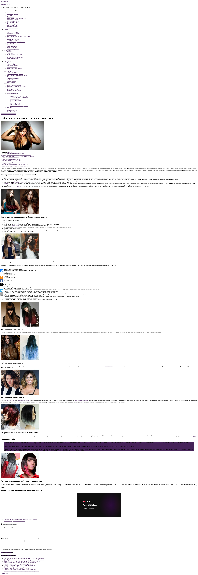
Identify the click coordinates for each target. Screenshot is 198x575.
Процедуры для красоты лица (15, 68)
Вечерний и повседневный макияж (16, 42)
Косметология (7, 50)
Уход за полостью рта (12, 65)
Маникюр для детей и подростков (19, 97)
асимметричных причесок (81, 400)
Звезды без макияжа (12, 108)
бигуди (194, 436)
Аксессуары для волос (13, 21)
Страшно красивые (12, 110)
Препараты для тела (12, 82)
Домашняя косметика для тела (15, 74)
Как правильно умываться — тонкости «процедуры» (18, 568)
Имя (2, 541)
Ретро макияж (10, 43)
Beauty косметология (12, 58)
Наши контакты (5, 573)
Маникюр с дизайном (15, 100)
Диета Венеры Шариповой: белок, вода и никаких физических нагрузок (23, 566)
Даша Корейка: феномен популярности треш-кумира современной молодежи (24, 560)
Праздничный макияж (13, 39)
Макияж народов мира (13, 49)
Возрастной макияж (12, 46)
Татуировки (10, 53)
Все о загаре (10, 79)
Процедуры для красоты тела (14, 76)
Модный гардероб (11, 111)
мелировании (108, 366)
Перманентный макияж (13, 47)
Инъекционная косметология (14, 54)
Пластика (9, 107)
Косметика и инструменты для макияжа (17, 37)
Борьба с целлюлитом (12, 72)
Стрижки (9, 15)
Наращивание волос (12, 26)
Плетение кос (10, 17)
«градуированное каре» (23, 400)
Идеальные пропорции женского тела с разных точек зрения (20, 562)
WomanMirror (5, 4)
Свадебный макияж (12, 40)
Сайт (2, 546)
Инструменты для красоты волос (15, 24)
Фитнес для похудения (13, 88)
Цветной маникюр (15, 103)
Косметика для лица (12, 67)
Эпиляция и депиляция (13, 78)
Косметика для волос (12, 28)
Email (2, 544)
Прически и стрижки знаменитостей (16, 18)
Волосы (6, 12)
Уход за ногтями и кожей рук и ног (19, 106)
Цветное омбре (8, 183)
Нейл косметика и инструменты (18, 96)
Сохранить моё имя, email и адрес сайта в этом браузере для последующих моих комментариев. (27, 549)
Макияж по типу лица (12, 30)
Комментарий (5, 538)
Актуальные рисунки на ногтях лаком (14, 521)
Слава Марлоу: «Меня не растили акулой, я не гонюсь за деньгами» (21, 571)
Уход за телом (7, 71)
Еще (5, 92)
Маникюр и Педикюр (12, 93)
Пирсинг (9, 51)
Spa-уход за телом (11, 81)
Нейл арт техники (14, 99)
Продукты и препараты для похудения (17, 86)
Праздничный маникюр (16, 101)
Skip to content (4, 1)
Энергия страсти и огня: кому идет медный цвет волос (18, 564)
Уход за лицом (7, 61)
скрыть (10, 152)
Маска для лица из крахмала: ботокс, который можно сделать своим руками (24, 558)
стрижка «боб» (10, 400)
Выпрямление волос (12, 22)
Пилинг (9, 60)
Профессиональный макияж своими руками (18, 36)
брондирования (18, 186)
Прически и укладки (12, 14)
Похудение (6, 83)
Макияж (6, 29)
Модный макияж (11, 35)
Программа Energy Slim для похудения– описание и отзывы (20, 519)
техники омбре (15, 225)
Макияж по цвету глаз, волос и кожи (16, 44)
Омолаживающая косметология (15, 57)
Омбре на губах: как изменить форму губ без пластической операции (22, 561)
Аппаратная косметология (14, 56)
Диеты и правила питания (14, 85)
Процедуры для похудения (14, 90)
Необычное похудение (13, 89)
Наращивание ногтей (15, 104)
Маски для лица (11, 64)
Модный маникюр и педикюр (18, 94)
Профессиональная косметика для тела (17, 75)
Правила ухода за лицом (13, 62)
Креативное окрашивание (20, 182)
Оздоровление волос (12, 19)
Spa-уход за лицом (11, 69)
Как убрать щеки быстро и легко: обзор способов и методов (19, 565)
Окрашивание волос (12, 25)
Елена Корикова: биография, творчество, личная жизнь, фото (20, 569)
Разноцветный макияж (13, 32)
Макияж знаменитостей (13, 33)
